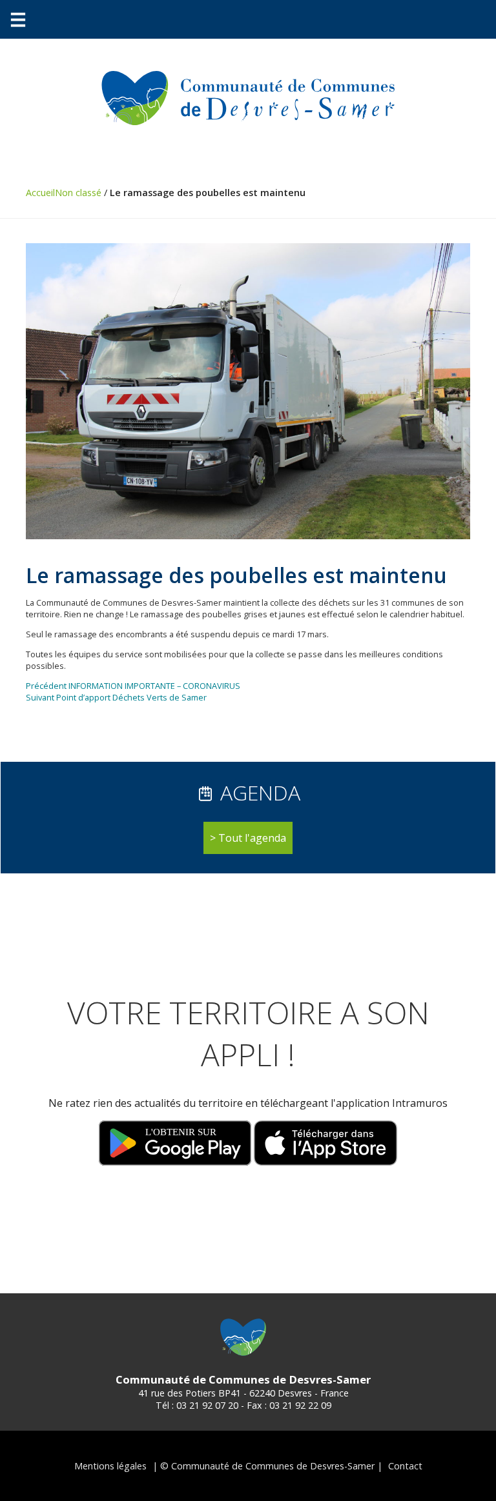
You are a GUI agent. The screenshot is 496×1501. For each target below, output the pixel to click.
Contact (405, 1466)
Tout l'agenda (252, 838)
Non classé (78, 192)
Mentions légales (110, 1466)
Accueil (40, 192)
